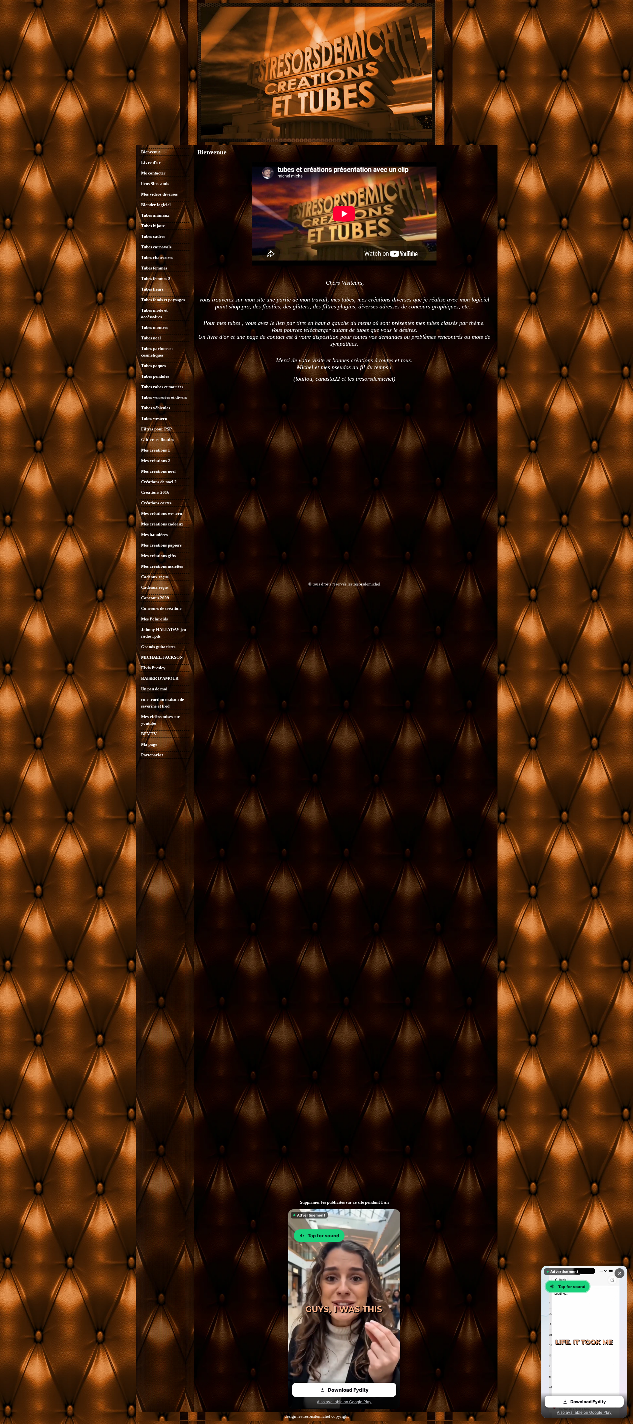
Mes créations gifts (158, 555)
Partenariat (152, 754)
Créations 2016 (155, 492)
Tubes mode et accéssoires (154, 313)
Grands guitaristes (158, 646)
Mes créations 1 (155, 450)
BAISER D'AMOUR (159, 678)
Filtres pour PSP (156, 429)
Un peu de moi (154, 688)
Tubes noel (151, 337)
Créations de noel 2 (159, 481)
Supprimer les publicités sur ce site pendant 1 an (344, 1202)
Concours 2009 (155, 597)
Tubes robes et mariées (162, 386)
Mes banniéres (154, 534)
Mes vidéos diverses (159, 194)
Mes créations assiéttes (162, 566)
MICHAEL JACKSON (162, 657)
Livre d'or (151, 162)
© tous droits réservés (327, 584)
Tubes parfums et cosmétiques (157, 352)
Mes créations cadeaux (162, 524)
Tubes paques (153, 365)
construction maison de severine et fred (162, 703)
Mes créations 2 (155, 460)
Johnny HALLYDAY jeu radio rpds (163, 633)
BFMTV (149, 733)
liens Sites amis (155, 183)
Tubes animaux (155, 215)
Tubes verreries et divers (164, 397)
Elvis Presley (153, 667)
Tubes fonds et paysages (163, 299)
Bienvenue (151, 151)
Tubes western (154, 418)
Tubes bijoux (153, 225)
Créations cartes (156, 502)
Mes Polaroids (154, 619)
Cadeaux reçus (154, 576)
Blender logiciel (156, 204)
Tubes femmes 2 (155, 278)
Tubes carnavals (156, 246)
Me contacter (153, 173)
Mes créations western (161, 513)
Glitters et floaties (157, 439)
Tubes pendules (155, 376)
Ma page (149, 744)
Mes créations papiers (161, 545)
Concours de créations (161, 608)
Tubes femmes (154, 268)
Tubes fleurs (152, 289)
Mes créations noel (158, 471)
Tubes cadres (153, 236)
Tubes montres (154, 327)
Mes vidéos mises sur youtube (160, 720)
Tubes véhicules (155, 407)
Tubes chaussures (157, 257)
